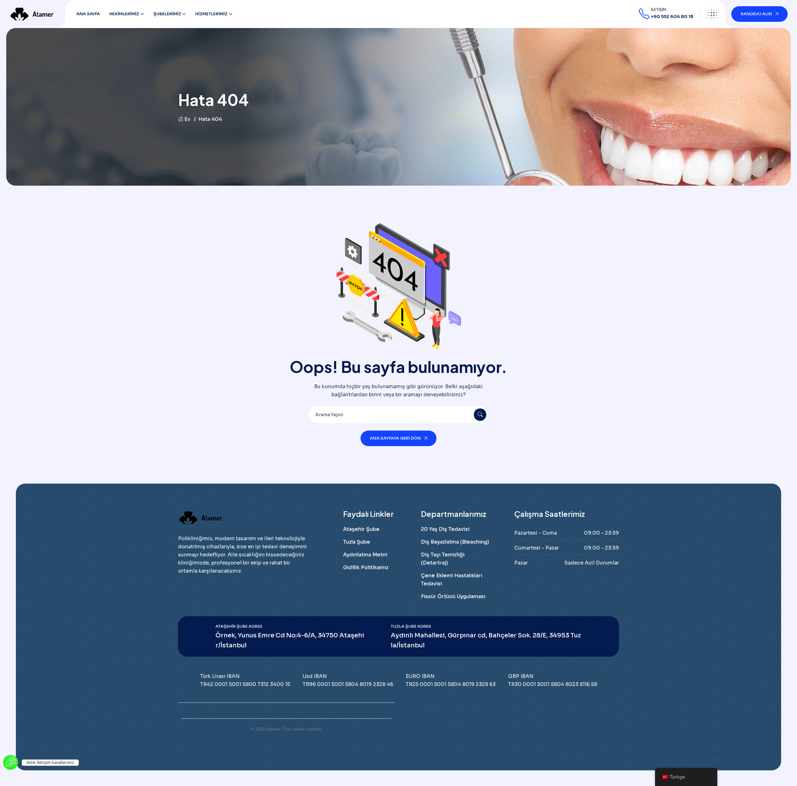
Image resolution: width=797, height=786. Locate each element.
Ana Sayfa (88, 14)
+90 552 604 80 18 (672, 16)
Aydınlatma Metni (365, 554)
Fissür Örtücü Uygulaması (453, 596)
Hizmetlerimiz (211, 14)
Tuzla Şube (356, 542)
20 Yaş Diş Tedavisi (445, 529)
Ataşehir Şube (361, 529)
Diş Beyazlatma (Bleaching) (455, 542)
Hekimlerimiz (124, 14)
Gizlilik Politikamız (366, 567)
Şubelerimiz (167, 14)
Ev (187, 119)
